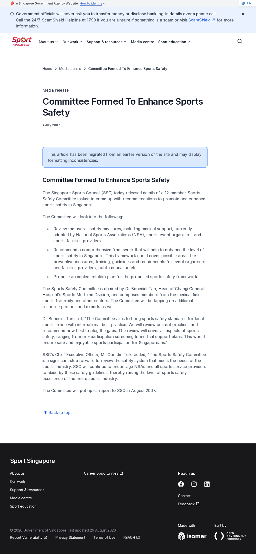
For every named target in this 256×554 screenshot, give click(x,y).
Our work (17, 481)
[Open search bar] (240, 41)
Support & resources (27, 490)
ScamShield (202, 19)
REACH (132, 537)
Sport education (23, 506)
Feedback (189, 504)
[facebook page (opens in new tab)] (181, 484)
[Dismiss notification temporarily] (243, 14)
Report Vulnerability (26, 537)
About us (17, 473)
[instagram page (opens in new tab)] (194, 484)
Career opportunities (101, 473)
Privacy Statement (70, 537)
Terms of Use (104, 537)
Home (47, 68)
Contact (184, 496)
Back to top (59, 412)
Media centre (142, 42)
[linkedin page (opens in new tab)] (207, 484)
